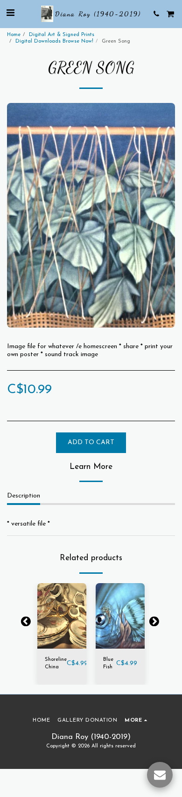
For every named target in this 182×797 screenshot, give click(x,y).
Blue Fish (108, 663)
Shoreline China (56, 663)
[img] (61, 616)
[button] (10, 14)
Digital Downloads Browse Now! (54, 41)
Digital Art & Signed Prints (61, 34)
